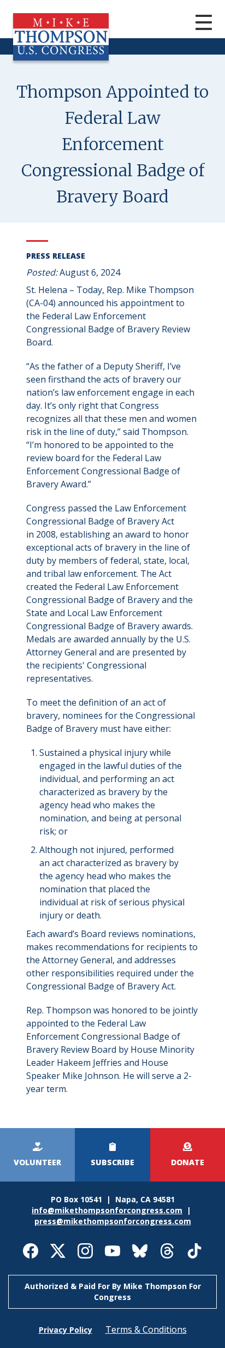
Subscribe (112, 1162)
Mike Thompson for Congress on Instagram (85, 1251)
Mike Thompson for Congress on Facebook (31, 1251)
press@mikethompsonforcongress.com (112, 1221)
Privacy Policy (65, 1330)
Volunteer (37, 1162)
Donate (187, 1162)
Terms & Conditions (146, 1329)
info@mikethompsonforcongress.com (107, 1210)
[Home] (61, 57)
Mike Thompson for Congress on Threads (167, 1251)
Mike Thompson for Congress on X (58, 1251)
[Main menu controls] (193, 23)
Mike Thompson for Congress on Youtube (112, 1251)
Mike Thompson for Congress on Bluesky (140, 1251)
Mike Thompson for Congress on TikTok (194, 1251)
